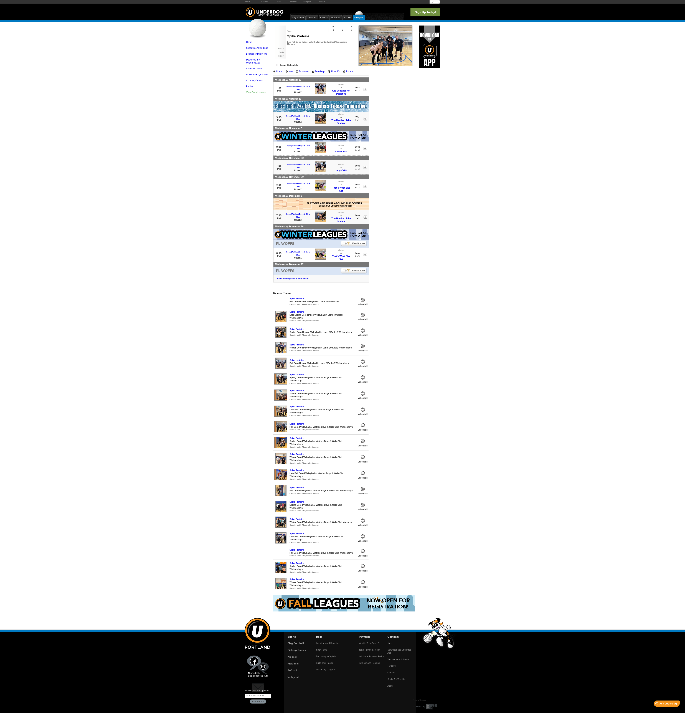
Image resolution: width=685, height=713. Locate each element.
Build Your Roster (324, 663)
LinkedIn (321, 2)
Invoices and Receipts (369, 663)
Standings (320, 71)
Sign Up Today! (425, 12)
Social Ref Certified (396, 679)
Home (249, 42)
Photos (249, 86)
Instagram (307, 2)
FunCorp (391, 666)
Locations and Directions (328, 643)
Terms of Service (419, 700)
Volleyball (293, 677)
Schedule (303, 71)
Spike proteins (297, 360)
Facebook (293, 2)
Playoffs (335, 71)
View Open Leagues (256, 92)
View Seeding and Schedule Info (293, 278)
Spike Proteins (297, 298)
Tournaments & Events (398, 659)
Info (291, 71)
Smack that (341, 151)
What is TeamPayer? (369, 643)
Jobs (279, 2)
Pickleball (293, 663)
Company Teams (254, 80)
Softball (292, 670)
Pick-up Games (297, 650)
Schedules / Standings (257, 48)
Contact (264, 2)
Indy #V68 (341, 170)
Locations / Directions (256, 54)
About (247, 2)
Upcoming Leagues (325, 669)
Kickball (292, 656)
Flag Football (296, 643)
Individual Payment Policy (371, 656)
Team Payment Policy (369, 650)
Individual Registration (257, 74)
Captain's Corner (254, 68)
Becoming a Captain (326, 656)
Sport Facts (321, 650)
